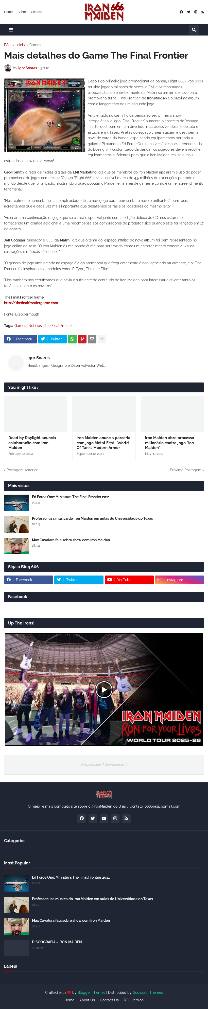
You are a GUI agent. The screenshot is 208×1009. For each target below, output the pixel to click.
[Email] (92, 339)
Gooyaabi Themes (148, 992)
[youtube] (104, 818)
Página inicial (15, 45)
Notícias (35, 326)
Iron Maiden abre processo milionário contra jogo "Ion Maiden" (169, 443)
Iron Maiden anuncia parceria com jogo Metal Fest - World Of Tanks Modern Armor (103, 443)
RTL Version (134, 1000)
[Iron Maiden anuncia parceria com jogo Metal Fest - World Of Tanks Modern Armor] (104, 414)
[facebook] (181, 12)
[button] (11, 30)
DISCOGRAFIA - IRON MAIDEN (57, 942)
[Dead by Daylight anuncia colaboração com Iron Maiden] (35, 414)
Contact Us (109, 1000)
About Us (87, 1000)
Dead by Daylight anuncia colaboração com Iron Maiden (32, 443)
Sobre (22, 12)
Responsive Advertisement (104, 764)
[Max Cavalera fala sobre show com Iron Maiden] (16, 546)
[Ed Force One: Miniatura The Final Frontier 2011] (16, 503)
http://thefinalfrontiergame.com (31, 303)
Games (35, 45)
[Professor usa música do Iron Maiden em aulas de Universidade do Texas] (16, 524)
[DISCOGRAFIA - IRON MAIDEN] (16, 948)
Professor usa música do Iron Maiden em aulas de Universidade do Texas (92, 518)
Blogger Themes (91, 992)
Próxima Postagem (185, 470)
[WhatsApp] (72, 339)
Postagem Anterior (22, 470)
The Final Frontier (58, 326)
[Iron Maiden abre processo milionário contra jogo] (172, 414)
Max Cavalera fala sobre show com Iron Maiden (71, 540)
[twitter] (188, 12)
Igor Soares (38, 357)
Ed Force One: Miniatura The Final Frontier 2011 (71, 497)
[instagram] (195, 12)
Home (8, 12)
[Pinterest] (82, 339)
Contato (36, 12)
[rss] (202, 12)
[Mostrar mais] (102, 339)
